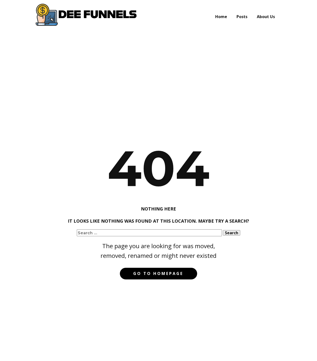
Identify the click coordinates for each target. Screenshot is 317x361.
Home (221, 16)
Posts (242, 16)
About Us (266, 16)
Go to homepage (158, 273)
